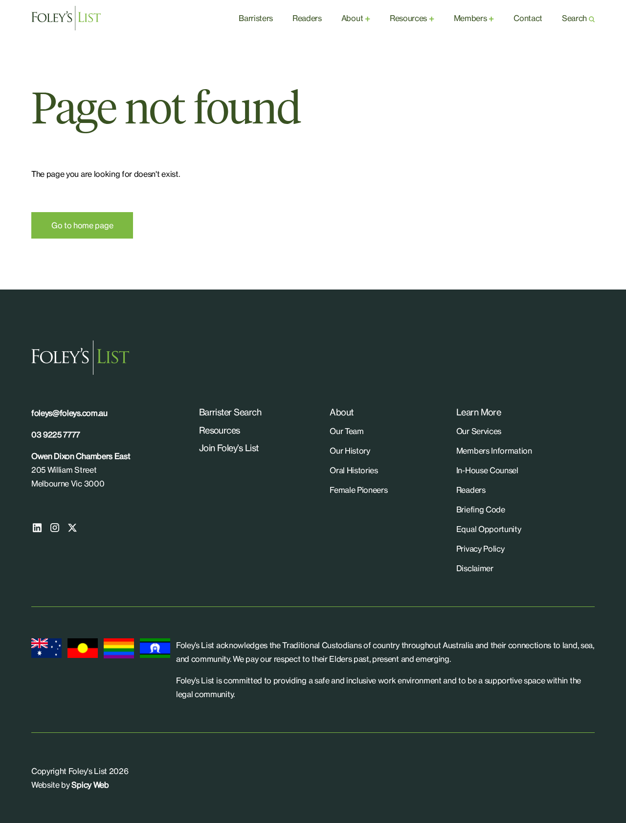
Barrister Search (230, 412)
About (352, 18)
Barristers (256, 18)
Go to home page (82, 225)
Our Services (478, 431)
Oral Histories (354, 470)
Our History (350, 451)
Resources (408, 18)
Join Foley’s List (229, 447)
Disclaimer (474, 568)
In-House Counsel (487, 470)
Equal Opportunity (488, 529)
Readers (307, 18)
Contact (528, 18)
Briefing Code (480, 509)
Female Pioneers (358, 490)
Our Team (346, 431)
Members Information (494, 451)
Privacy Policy (480, 549)
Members (470, 18)
